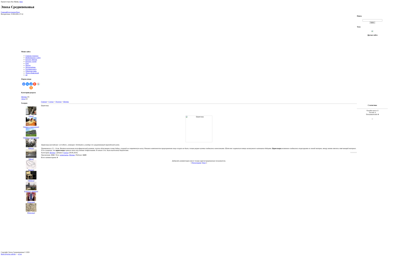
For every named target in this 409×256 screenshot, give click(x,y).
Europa (65, 153)
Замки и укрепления (31, 127)
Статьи (51, 102)
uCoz (20, 254)
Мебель (31, 181)
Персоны (31, 202)
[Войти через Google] (38, 84)
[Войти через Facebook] (31, 84)
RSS (21, 2)
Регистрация (11, 12)
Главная (4, 12)
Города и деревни (31, 191)
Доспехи (58, 102)
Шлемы (24, 97)
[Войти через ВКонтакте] (27, 84)
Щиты (31, 148)
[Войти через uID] (23, 84)
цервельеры (64, 155)
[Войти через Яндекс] (34, 84)
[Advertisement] (199, 110)
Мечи (31, 159)
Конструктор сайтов (8, 254)
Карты (31, 170)
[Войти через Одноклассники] (31, 87)
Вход (18, 12)
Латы (23, 99)
